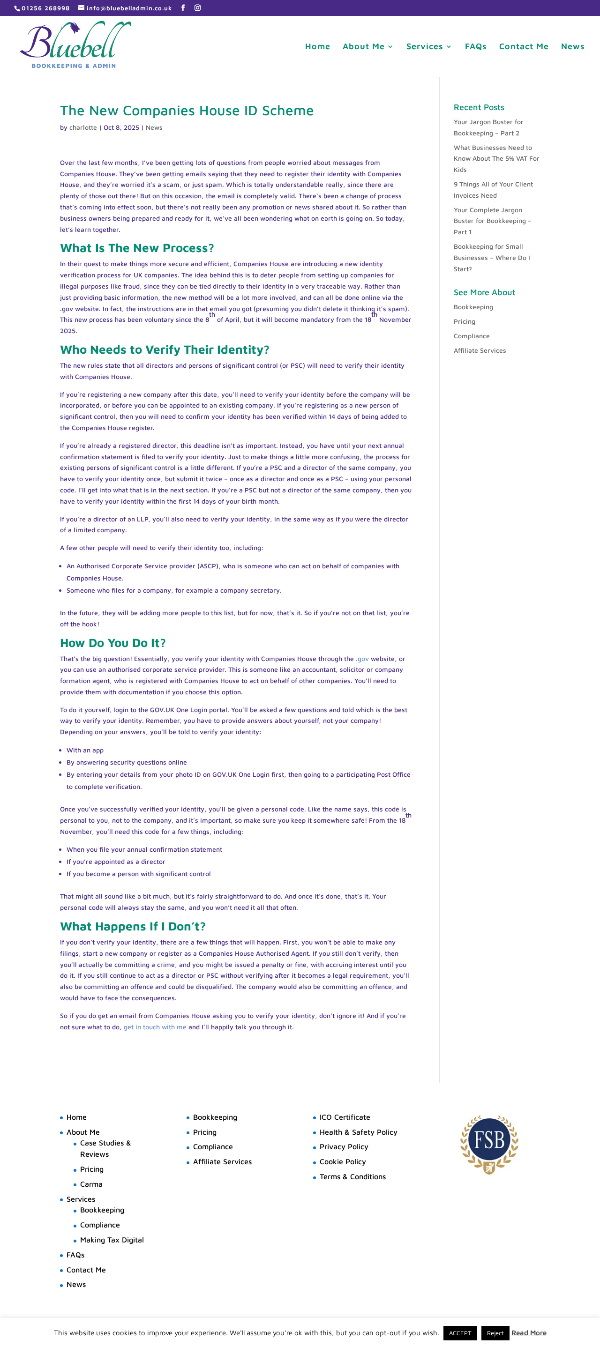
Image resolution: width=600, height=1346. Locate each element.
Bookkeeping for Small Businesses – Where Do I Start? (492, 257)
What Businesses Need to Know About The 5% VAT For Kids (497, 158)
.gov (362, 658)
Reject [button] (495, 1333)
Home (317, 47)
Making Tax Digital (112, 1239)
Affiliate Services (480, 350)
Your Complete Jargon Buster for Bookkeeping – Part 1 (493, 221)
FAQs (476, 47)
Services (424, 47)
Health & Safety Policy (359, 1132)
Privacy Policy (344, 1146)
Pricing (464, 321)
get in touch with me (155, 1027)
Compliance (472, 336)
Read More (529, 1333)
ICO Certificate (345, 1117)
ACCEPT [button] (460, 1333)
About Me (364, 47)
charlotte (83, 127)
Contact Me (524, 47)
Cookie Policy (343, 1161)
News (573, 47)
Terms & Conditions (353, 1176)
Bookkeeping (473, 307)
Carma (91, 1184)
